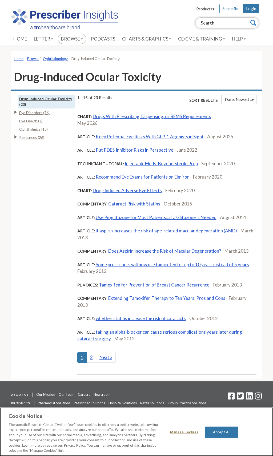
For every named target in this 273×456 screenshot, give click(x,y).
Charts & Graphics (145, 39)
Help (238, 39)
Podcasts (103, 39)
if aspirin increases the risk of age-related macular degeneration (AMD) (166, 230)
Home (20, 39)
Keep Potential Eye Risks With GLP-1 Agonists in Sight (150, 136)
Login (251, 8)
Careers (84, 394)
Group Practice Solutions (187, 403)
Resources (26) (31, 137)
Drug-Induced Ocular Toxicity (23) (45, 101)
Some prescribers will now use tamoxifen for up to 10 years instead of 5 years (172, 264)
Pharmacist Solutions (54, 403)
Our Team (66, 394)
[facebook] (231, 398)
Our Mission (45, 394)
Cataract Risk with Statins (134, 204)
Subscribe (230, 8)
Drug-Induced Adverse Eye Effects (127, 190)
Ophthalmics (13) (33, 129)
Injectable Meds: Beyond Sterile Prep (161, 163)
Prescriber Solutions (89, 403)
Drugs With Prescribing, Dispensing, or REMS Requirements (152, 116)
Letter (42, 39)
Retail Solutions (152, 403)
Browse (71, 39)
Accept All (222, 432)
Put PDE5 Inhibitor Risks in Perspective (134, 150)
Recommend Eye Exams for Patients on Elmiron (143, 177)
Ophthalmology (55, 59)
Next (105, 357)
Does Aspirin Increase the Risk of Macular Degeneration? (164, 251)
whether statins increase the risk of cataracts (141, 318)
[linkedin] (249, 398)
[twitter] (239, 398)
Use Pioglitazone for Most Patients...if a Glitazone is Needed (156, 217)
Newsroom (102, 394)
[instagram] (258, 398)
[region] (136, 431)
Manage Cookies (184, 432)
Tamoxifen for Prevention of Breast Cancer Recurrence (154, 285)
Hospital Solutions (123, 403)
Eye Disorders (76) (34, 112)
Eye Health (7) (30, 121)
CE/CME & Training (200, 39)
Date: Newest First (240, 99)
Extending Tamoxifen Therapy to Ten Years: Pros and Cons (166, 298)
